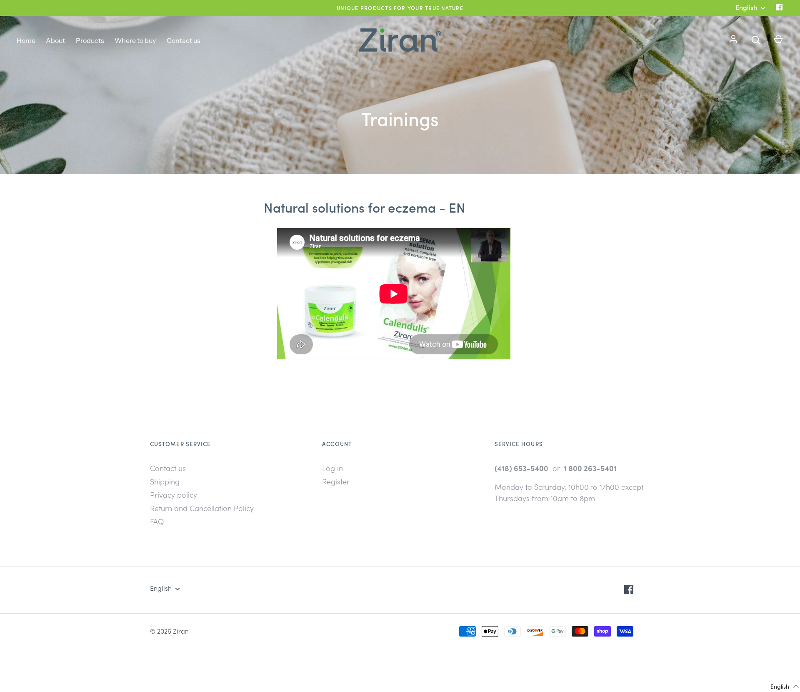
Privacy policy (173, 494)
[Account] (733, 40)
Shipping (165, 481)
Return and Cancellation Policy (202, 508)
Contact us (183, 40)
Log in (332, 468)
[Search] (756, 40)
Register (336, 481)
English (161, 587)
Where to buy (135, 40)
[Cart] (778, 40)
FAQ (157, 521)
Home (26, 40)
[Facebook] (779, 8)
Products (90, 40)
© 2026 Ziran (169, 630)
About (55, 40)
